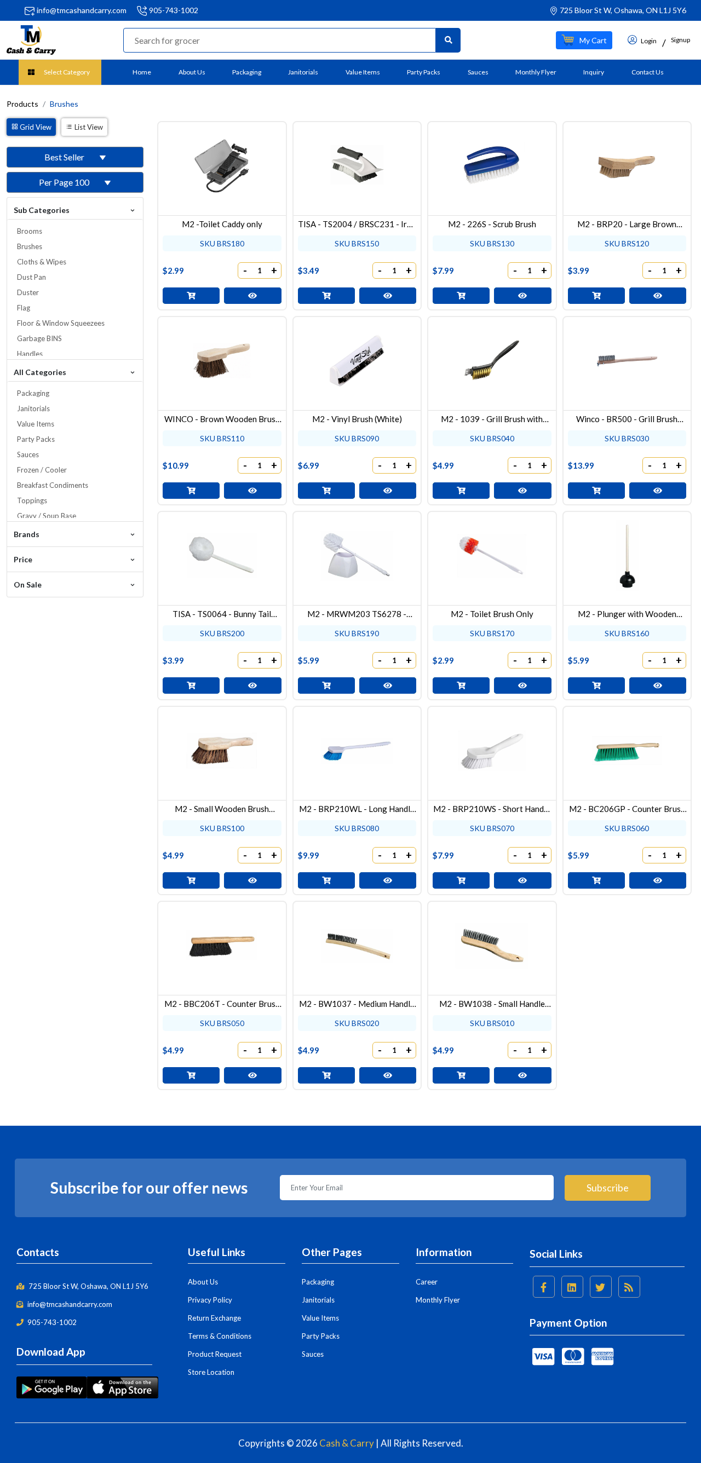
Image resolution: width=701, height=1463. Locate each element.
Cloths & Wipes (41, 261)
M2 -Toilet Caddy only (222, 224)
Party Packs (423, 72)
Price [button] (23, 559)
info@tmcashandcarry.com (82, 10)
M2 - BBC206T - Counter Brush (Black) (222, 1004)
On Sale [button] (28, 584)
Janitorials (303, 72)
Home (142, 72)
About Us (192, 72)
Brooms (29, 231)
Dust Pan (31, 277)
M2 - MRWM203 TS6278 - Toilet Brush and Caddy (356, 614)
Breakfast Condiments (52, 485)
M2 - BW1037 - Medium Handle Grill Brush (357, 1004)
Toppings (32, 500)
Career (427, 1281)
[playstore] (51, 1386)
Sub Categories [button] (42, 210)
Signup (680, 40)
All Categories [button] (40, 372)
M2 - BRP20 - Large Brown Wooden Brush (626, 224)
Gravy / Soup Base (46, 515)
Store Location (211, 1372)
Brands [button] (26, 534)
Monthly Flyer (535, 72)
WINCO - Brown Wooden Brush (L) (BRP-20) (222, 419)
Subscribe (608, 1188)
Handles (30, 353)
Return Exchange (214, 1318)
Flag (23, 307)
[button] (584, 40)
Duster (28, 292)
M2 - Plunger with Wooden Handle (627, 614)
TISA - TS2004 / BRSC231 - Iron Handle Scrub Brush (357, 224)
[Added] (191, 295)
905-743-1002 (173, 10)
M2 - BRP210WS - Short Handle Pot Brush (491, 809)
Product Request (215, 1354)
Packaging (246, 72)
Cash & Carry (346, 1443)
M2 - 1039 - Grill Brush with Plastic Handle (492, 419)
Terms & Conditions (219, 1336)
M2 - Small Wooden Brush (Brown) (222, 809)
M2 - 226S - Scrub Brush (492, 224)
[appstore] (122, 1386)
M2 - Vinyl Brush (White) (357, 419)
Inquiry (593, 72)
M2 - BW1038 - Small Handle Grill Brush (492, 1004)
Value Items (363, 72)
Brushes (29, 246)
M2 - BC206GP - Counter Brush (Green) (627, 809)
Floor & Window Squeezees (61, 323)
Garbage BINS (39, 338)
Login (648, 41)
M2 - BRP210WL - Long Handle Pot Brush (357, 809)
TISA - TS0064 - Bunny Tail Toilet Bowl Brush (222, 614)
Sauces (478, 72)
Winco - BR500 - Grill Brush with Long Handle (626, 419)
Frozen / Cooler (42, 469)
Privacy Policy (210, 1299)
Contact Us (647, 72)
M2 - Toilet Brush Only (492, 614)
